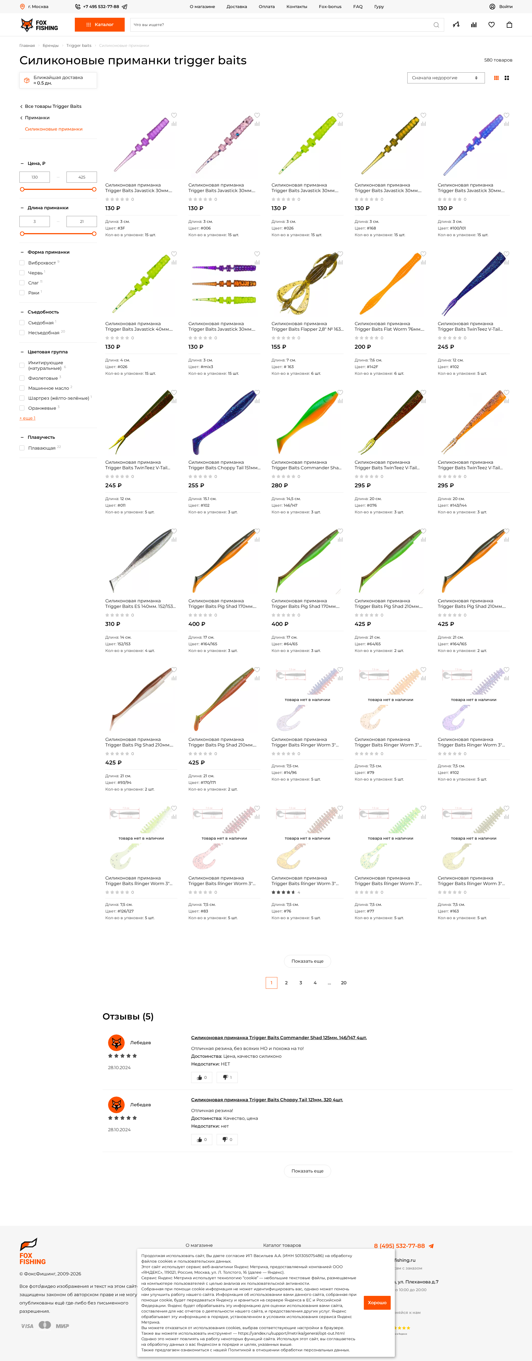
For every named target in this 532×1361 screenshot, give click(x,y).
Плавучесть (41, 437)
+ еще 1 (27, 418)
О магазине (202, 6)
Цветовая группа (48, 352)
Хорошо (377, 1302)
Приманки (37, 117)
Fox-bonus (330, 6)
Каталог (104, 24)
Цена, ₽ (36, 163)
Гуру (379, 6)
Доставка (237, 6)
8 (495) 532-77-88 (399, 1246)
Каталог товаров (282, 1245)
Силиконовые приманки (54, 129)
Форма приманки (49, 252)
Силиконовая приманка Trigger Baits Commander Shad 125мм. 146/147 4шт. (279, 1037)
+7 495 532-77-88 (101, 6)
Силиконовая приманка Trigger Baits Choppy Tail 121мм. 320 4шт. (267, 1099)
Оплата (267, 6)
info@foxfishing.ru (395, 1260)
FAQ (358, 6)
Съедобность (43, 312)
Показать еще (307, 961)
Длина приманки (48, 207)
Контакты (297, 6)
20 (344, 982)
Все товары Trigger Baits (53, 106)
